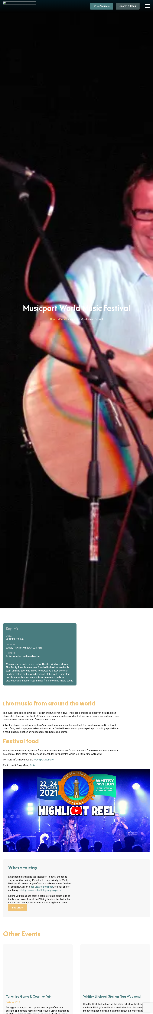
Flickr (32, 765)
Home (53, 319)
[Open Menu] (147, 6)
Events (63, 319)
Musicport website (44, 759)
